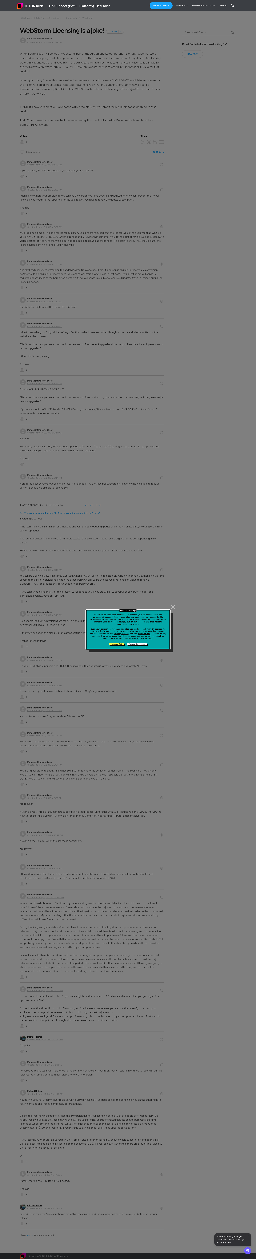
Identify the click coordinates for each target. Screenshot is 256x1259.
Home (30, 6)
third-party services (106, 636)
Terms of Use (144, 634)
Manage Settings (137, 644)
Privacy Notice (121, 634)
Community (182, 6)
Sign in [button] (223, 6)
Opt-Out (148, 638)
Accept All (117, 644)
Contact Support (161, 6)
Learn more (134, 624)
